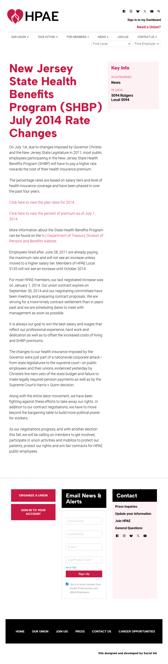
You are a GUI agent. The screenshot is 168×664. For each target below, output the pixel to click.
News (102, 37)
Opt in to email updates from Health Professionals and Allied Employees (85, 588)
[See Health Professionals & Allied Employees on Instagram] (131, 12)
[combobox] (111, 44)
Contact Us (146, 37)
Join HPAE (123, 521)
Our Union (18, 37)
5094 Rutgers (122, 95)
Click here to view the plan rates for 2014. (42, 202)
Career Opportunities (137, 631)
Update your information (133, 514)
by (127, 653)
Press (80, 631)
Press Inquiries (126, 506)
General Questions (128, 528)
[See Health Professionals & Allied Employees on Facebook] (124, 12)
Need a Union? (149, 27)
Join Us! (122, 37)
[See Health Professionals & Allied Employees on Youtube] (152, 12)
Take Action (46, 37)
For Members (76, 37)
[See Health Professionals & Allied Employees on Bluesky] (138, 12)
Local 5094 (120, 100)
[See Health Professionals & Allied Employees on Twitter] (145, 12)
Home (20, 631)
